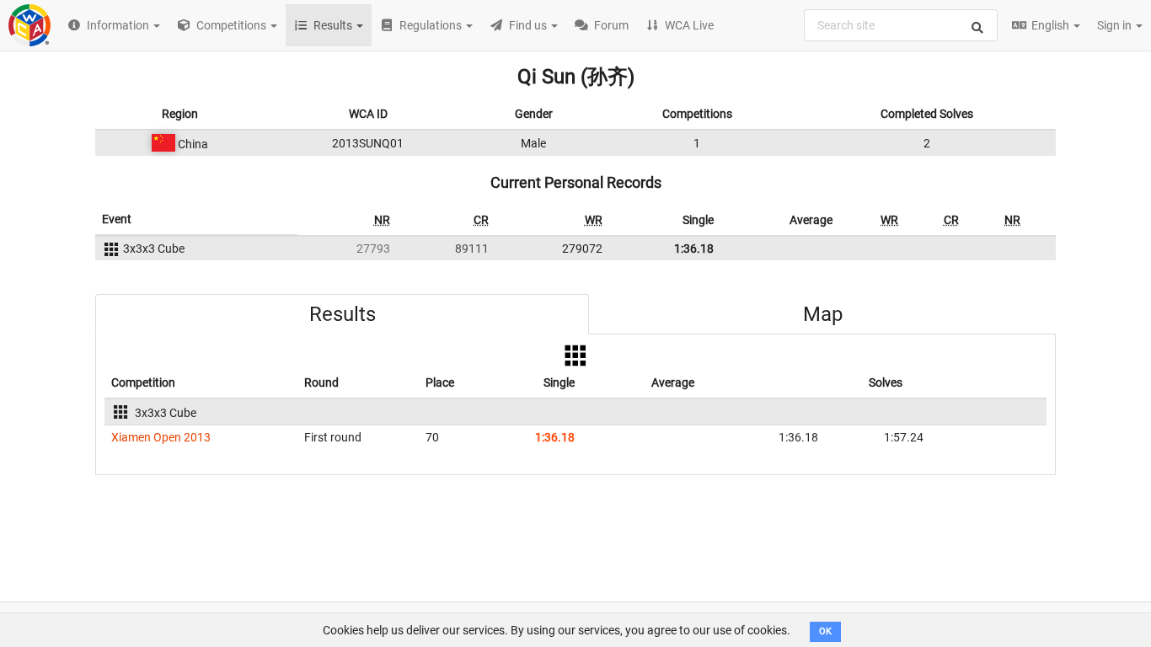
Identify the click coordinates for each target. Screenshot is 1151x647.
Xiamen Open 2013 (161, 437)
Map (823, 314)
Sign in (1115, 25)
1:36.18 (694, 248)
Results (342, 314)
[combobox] (901, 25)
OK (825, 631)
